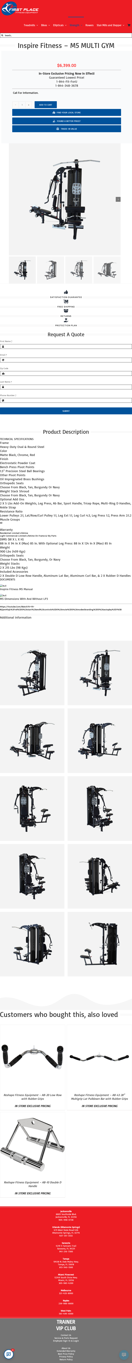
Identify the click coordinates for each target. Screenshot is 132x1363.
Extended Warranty (66, 1350)
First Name (6, 341)
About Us (66, 1348)
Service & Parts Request (66, 1338)
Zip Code (4, 368)
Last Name (6, 381)
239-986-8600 (66, 1303)
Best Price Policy (66, 1353)
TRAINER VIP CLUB (66, 1324)
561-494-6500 (66, 1313)
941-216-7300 (66, 1251)
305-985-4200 (66, 1283)
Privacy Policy (66, 1356)
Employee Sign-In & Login (66, 1340)
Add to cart (45, 104)
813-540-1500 (66, 1267)
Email (3, 354)
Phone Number (8, 395)
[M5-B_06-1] (65, 199)
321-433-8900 (66, 1293)
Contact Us (66, 1335)
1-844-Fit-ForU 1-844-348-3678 (66, 83)
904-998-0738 (66, 1219)
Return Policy (66, 1359)
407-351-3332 (66, 1235)
